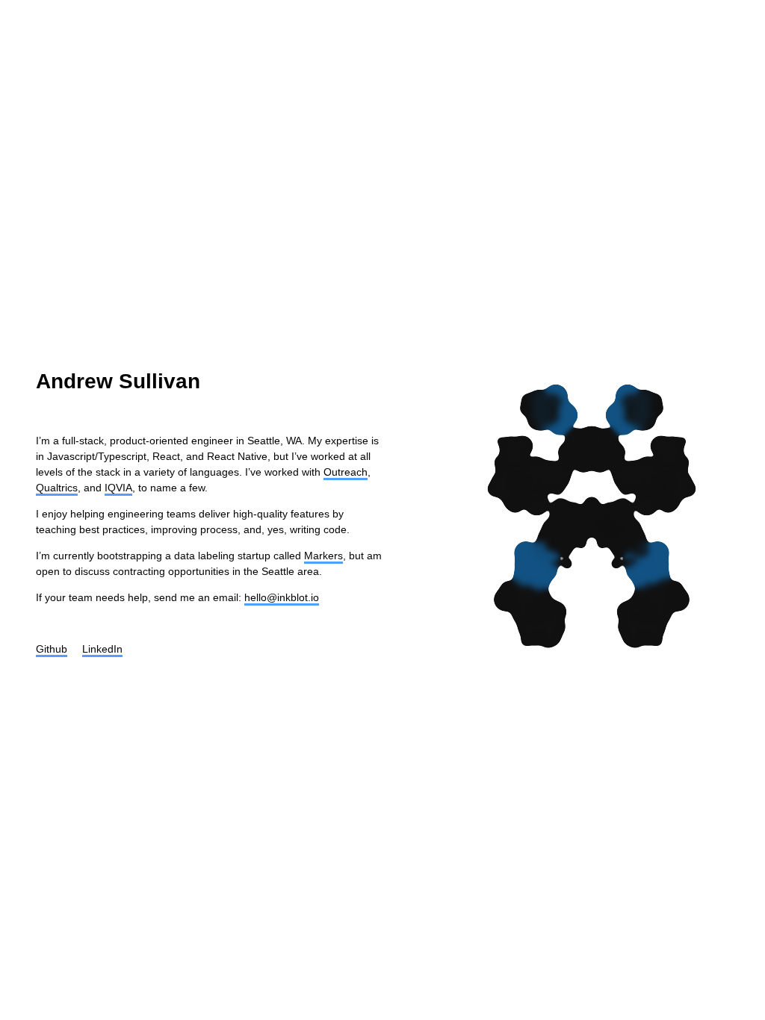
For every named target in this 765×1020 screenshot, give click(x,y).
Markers (323, 556)
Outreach (345, 472)
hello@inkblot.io (281, 597)
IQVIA (118, 488)
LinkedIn (102, 649)
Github (51, 649)
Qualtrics (57, 488)
